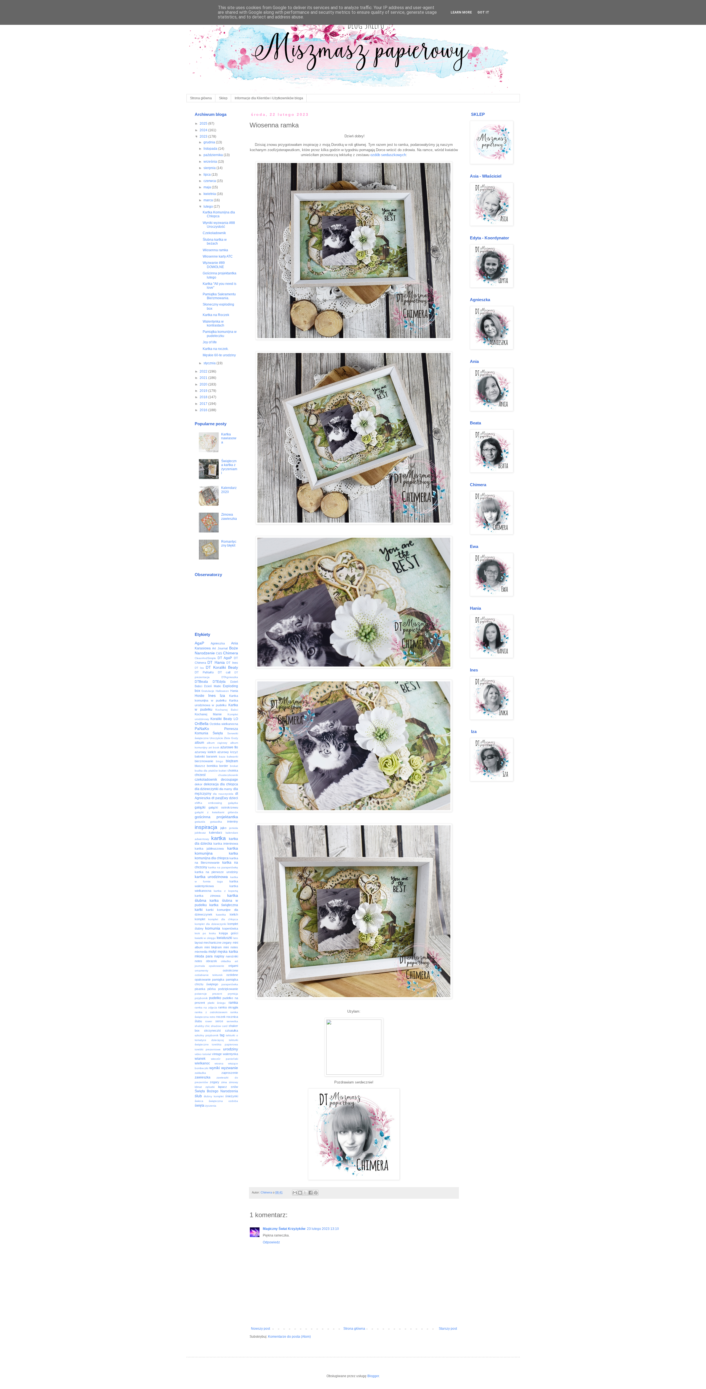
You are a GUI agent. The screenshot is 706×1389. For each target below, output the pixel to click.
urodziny (230, 1049)
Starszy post (448, 1329)
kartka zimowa (207, 895)
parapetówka (229, 984)
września (211, 162)
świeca (199, 1100)
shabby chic (202, 1025)
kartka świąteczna (223, 905)
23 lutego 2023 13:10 (323, 1229)
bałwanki (232, 756)
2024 (204, 130)
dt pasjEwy (220, 798)
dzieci (233, 798)
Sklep (223, 98)
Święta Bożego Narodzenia (216, 1091)
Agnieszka (218, 643)
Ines (212, 695)
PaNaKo (202, 728)
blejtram (232, 761)
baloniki (200, 756)
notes (198, 961)
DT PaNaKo (204, 672)
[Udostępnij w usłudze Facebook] (310, 1192)
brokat (234, 765)
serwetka (232, 1021)
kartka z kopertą (226, 890)
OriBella (201, 723)
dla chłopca (229, 784)
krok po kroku (205, 933)
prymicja (233, 993)
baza (222, 756)
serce (219, 1021)
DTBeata (201, 682)
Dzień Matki (212, 686)
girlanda (233, 812)
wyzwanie (229, 1068)
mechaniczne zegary (218, 942)
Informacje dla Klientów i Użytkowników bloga (269, 98)
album (199, 743)
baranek (211, 756)
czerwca (210, 181)
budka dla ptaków (206, 770)
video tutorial (203, 1054)
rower (208, 1021)
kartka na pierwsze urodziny (216, 872)
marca (209, 200)
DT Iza (199, 667)
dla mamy (225, 789)
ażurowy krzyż (227, 752)
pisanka (200, 989)
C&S (219, 653)
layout (199, 942)
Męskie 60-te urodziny (219, 355)
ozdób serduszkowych (388, 155)
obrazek (211, 961)
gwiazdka (216, 821)
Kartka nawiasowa (228, 438)
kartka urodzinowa (211, 876)
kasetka (221, 914)
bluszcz (200, 765)
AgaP (199, 643)
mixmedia (201, 951)
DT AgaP (225, 658)
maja (208, 187)
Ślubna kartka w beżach (215, 241)
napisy (219, 956)
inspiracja (206, 827)
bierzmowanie (204, 761)
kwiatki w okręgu (205, 938)
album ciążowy (217, 742)
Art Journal (220, 648)
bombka (212, 765)
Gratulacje (207, 690)
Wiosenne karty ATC (218, 256)
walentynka (230, 1054)
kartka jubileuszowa (209, 848)
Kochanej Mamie (208, 714)
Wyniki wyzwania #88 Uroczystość (219, 225)
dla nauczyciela (223, 793)
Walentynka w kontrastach (213, 323)
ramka (233, 1003)
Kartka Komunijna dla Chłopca (219, 214)
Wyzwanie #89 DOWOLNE (214, 265)
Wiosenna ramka (215, 250)
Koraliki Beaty (221, 719)
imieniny (232, 821)
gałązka (233, 802)
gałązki (200, 807)
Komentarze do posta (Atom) (289, 1337)
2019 (204, 391)
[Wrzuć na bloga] (300, 1192)
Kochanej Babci (226, 709)
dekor (198, 784)
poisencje (201, 993)
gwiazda (200, 821)
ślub (198, 1096)
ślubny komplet (214, 1096)
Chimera (230, 653)
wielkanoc (202, 1063)
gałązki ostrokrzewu (223, 807)
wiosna (219, 1063)
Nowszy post (260, 1329)
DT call (224, 672)
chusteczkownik (228, 775)
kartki (199, 910)
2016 (204, 410)
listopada (211, 149)
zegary (214, 1082)
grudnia (210, 142)
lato (235, 938)
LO (236, 719)
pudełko (215, 998)
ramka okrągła (228, 1007)
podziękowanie (228, 989)
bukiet (222, 770)
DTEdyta (219, 682)
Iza (222, 695)
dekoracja (211, 784)
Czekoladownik (214, 233)
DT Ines (232, 662)
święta (199, 1105)
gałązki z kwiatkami (209, 812)
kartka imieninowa (225, 843)
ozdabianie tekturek (209, 974)
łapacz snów (228, 1086)
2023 (204, 136)
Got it (483, 12)
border (223, 765)
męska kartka (228, 952)
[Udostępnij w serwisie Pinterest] (316, 1192)
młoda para (204, 956)
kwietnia (210, 194)
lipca (208, 174)
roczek (221, 1016)
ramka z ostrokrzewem (211, 1012)
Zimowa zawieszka (229, 516)
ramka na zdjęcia (206, 1007)
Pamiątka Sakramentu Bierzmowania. (219, 296)
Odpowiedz (271, 1242)
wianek (200, 1059)
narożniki (232, 956)
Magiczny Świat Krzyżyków (284, 1229)
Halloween (222, 690)
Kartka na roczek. (216, 349)
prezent (217, 993)
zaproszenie (229, 1072)
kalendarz (215, 832)
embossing (215, 802)
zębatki (210, 1086)
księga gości (228, 933)
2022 (204, 371)
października (214, 155)
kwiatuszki (224, 938)
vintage (217, 1054)
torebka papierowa (225, 1044)
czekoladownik (206, 780)
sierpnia (210, 168)
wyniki (214, 1068)
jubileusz (200, 832)
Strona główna (201, 98)
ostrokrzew (230, 970)
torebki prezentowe (208, 1049)
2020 (204, 384)
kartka (218, 838)
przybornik (201, 998)
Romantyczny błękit (228, 543)
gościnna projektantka (216, 817)
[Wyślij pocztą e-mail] (295, 1192)
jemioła (233, 827)
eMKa (198, 802)
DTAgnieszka (229, 677)
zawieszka (202, 1077)
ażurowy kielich (205, 752)
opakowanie (216, 965)
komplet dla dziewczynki (210, 923)
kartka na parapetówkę (223, 867)
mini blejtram (213, 947)
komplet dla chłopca (223, 919)
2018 (204, 397)
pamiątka (218, 979)
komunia (212, 928)
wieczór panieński (224, 1058)
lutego (209, 206)
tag (222, 1035)
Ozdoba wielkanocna (224, 724)
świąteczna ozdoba (223, 1100)
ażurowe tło (229, 747)
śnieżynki (231, 1096)
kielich (234, 914)
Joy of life (210, 342)
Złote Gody (231, 738)
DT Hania (216, 662)
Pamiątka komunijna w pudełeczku (220, 334)
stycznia (210, 363)
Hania (234, 690)
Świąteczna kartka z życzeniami (229, 467)
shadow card (219, 1025)
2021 (204, 378)
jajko (223, 827)
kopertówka (230, 928)
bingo (219, 761)
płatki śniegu (217, 1002)
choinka (233, 770)
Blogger (373, 1376)
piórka (211, 989)
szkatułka (231, 1030)
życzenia (210, 1105)
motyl (212, 952)
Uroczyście (216, 738)
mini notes (230, 947)
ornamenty (201, 970)
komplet (200, 919)
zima (224, 1082)
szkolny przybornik (206, 1035)
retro (212, 1016)
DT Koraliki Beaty (222, 667)
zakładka (200, 1072)
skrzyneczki (212, 1030)
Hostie (199, 696)
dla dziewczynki (206, 789)
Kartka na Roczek (216, 315)
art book (213, 747)
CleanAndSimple (205, 658)
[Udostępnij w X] (305, 1192)
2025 (204, 123)
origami (233, 965)
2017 (204, 404)
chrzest (200, 775)
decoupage (229, 780)
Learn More (461, 12)
